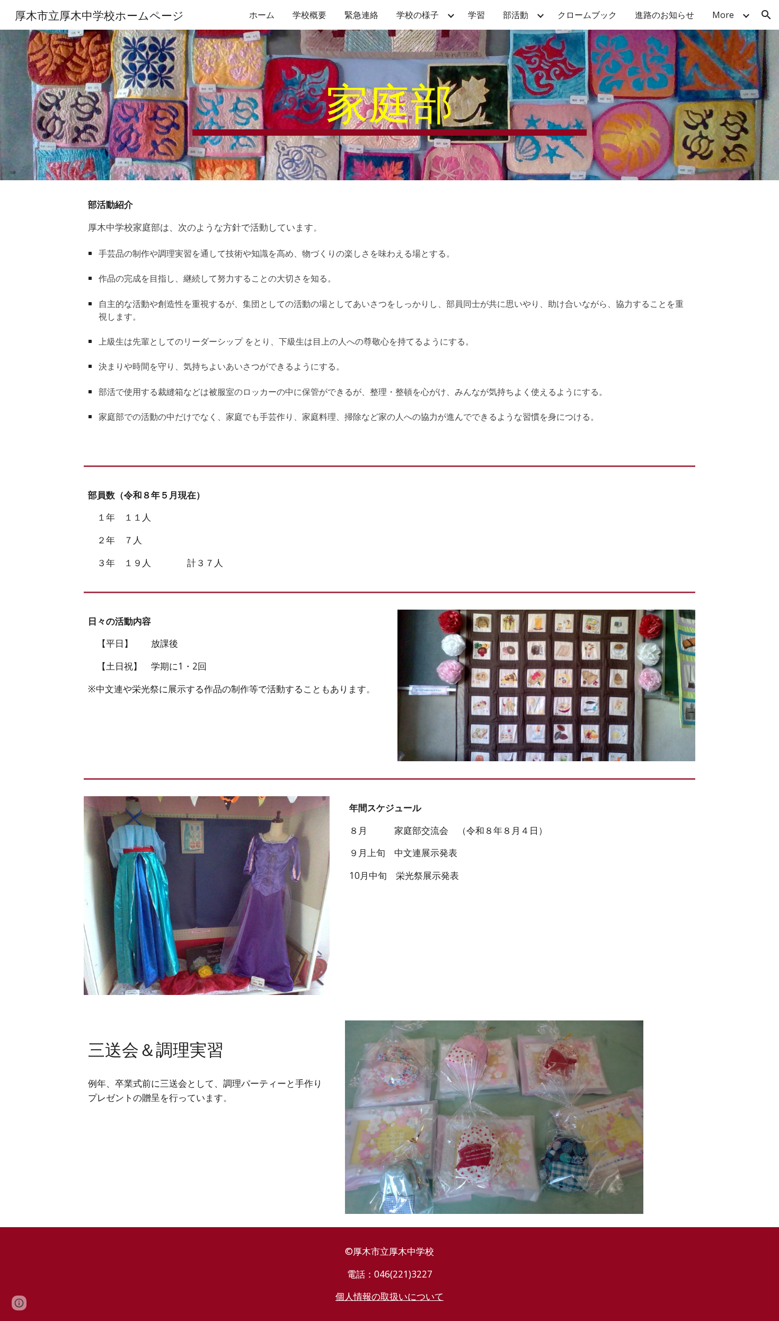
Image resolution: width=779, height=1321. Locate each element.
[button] (766, 15)
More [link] (723, 15)
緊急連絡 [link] (361, 15)
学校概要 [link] (309, 15)
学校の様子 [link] (417, 15)
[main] (389, 105)
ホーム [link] (262, 15)
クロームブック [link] (587, 15)
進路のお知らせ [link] (664, 15)
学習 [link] (476, 15)
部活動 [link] (515, 15)
